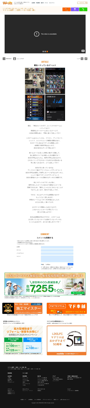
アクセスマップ (11, 382)
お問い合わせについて (64, 399)
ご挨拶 (9, 377)
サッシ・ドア (25, 377)
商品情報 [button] (38, 2)
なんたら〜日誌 (55, 377)
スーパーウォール (26, 383)
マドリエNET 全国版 (7, 8)
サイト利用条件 (37, 399)
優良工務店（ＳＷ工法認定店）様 (74, 377)
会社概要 (9, 379)
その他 (24, 385)
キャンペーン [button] (51, 2)
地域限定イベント (11, 393)
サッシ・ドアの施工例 (42, 377)
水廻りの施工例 (41, 382)
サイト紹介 (25, 373)
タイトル (19, 250)
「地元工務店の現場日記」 (58, 379)
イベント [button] (46, 2)
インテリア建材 (26, 380)
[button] (43, 51)
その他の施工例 (41, 385)
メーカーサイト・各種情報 (72, 390)
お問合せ (48, 264)
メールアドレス (20, 253)
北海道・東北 (14, 8)
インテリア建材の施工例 (43, 380)
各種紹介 (39, 390)
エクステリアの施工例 (42, 379)
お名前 (18, 246)
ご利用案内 (30, 399)
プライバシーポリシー (47, 399)
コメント (19, 256)
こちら (32, 297)
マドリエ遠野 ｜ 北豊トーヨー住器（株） (26, 8)
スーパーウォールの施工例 (43, 383)
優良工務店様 (70, 379)
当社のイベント (11, 390)
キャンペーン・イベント (28, 390)
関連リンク (56, 399)
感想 (43, 264)
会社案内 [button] (33, 2)
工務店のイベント (11, 392)
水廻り (24, 382)
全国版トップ (23, 399)
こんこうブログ (55, 380)
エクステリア (25, 379)
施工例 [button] (42, 2)
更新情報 (10, 373)
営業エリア (10, 380)
